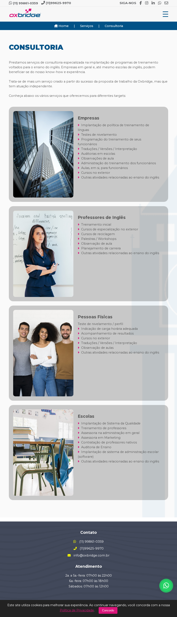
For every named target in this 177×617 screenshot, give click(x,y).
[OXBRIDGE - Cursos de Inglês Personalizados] (25, 14)
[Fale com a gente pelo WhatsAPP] (166, 585)
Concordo (108, 610)
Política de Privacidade (77, 610)
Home (63, 26)
